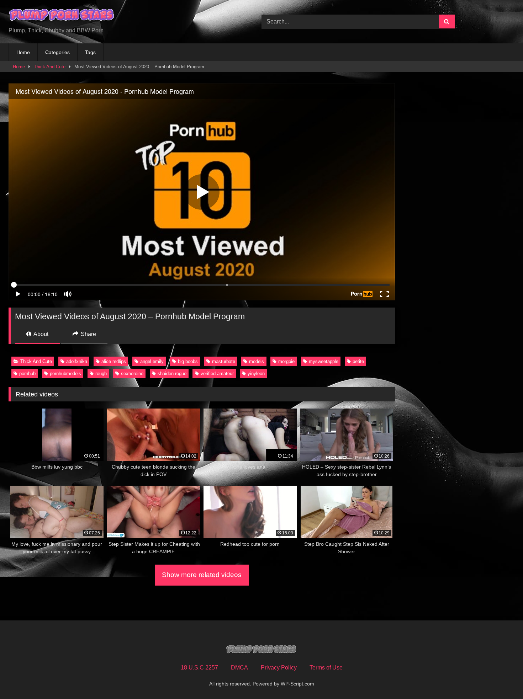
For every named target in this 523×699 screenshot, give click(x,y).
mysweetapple (323, 361)
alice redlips (113, 361)
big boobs (188, 361)
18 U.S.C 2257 (199, 668)
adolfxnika (76, 361)
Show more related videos (202, 574)
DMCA (239, 668)
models (256, 361)
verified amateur (217, 373)
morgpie (286, 361)
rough (101, 373)
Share (87, 334)
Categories (57, 52)
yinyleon (256, 373)
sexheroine (132, 373)
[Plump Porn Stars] (62, 16)
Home (23, 52)
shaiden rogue (172, 373)
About (40, 334)
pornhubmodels (65, 373)
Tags (90, 52)
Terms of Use (326, 668)
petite (358, 361)
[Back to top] (501, 678)
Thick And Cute (49, 66)
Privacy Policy (279, 668)
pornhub (27, 373)
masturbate (223, 361)
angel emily (152, 361)
